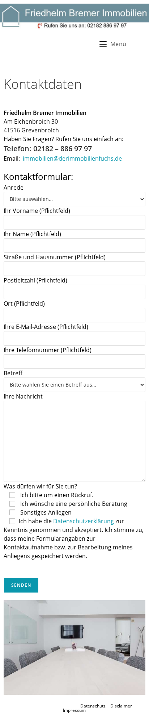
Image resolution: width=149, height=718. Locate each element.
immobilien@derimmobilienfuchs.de (72, 158)
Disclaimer (121, 706)
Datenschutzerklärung (84, 521)
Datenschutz (93, 706)
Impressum (74, 710)
